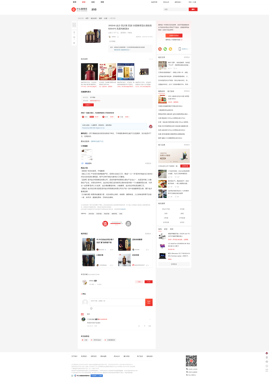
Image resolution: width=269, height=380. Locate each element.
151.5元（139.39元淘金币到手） (144, 86)
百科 (102, 2)
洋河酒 (182, 209)
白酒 (85, 340)
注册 (194, 2)
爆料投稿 (178, 2)
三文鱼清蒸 (91, 319)
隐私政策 (150, 356)
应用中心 (185, 49)
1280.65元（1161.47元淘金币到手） (125, 86)
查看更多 (187, 57)
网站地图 (103, 356)
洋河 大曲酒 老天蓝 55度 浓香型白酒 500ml (178, 97)
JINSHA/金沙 (97, 340)
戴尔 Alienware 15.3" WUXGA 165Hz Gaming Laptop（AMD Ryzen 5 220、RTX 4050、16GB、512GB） (179, 255)
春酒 (182, 213)
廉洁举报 (126, 356)
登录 (190, 2)
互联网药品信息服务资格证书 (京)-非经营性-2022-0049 (113, 366)
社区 (93, 2)
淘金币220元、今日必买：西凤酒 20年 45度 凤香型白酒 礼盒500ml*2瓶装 (89, 84)
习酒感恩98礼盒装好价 (165, 110)
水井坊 (182, 222)
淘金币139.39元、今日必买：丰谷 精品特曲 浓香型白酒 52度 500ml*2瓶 (143, 84)
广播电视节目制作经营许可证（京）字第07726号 (85, 368)
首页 (74, 2)
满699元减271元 (97, 141)
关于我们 (74, 356)
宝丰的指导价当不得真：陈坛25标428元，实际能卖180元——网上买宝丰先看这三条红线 (187, 80)
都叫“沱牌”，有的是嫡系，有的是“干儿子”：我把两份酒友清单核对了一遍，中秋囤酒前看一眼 (179, 64)
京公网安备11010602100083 (79, 364)
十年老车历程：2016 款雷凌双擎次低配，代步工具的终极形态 (179, 172)
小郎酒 (166, 218)
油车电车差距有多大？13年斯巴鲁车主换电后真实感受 (178, 192)
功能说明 (122, 209)
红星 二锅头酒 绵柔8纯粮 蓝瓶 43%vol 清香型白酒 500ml (177, 122)
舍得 (165, 213)
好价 (84, 2)
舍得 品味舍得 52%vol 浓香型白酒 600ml (171, 130)
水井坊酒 (166, 222)
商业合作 (166, 2)
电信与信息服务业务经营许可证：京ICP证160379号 (104, 364)
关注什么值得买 (192, 372)
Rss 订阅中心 (192, 375)
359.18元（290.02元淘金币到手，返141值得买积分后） (107, 86)
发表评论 (148, 302)
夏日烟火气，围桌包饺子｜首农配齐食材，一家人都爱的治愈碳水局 (178, 182)
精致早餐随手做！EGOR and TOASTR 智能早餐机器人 (179, 235)
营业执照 (132, 366)
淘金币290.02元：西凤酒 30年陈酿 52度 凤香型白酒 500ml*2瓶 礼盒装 (107, 84)
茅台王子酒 (166, 209)
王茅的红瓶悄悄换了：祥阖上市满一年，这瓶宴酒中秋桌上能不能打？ (181, 72)
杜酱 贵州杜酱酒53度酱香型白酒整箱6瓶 (171, 134)
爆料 (193, 9)
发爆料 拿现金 (174, 35)
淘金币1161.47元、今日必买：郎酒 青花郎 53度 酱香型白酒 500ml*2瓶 (125, 84)
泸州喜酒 (182, 218)
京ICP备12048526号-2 (126, 364)
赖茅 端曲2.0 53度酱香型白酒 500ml (170, 138)
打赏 (139, 282)
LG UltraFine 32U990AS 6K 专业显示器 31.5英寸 (179, 245)
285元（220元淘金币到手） (89, 86)
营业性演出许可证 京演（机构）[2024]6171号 (84, 366)
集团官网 (154, 2)
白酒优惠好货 (111, 340)
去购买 (87, 105)
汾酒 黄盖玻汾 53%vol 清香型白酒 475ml (171, 118)
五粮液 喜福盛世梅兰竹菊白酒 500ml (170, 106)
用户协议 (140, 356)
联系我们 (84, 356)
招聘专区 (94, 356)
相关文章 (161, 57)
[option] (89, 75)
